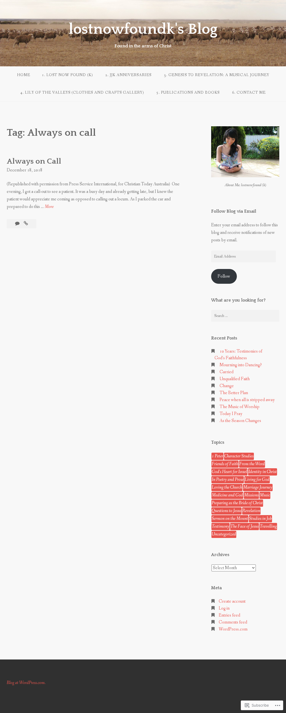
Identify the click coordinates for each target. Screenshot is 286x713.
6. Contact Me (249, 92)
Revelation (251, 511)
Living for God (257, 479)
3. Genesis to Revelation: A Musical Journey (216, 74)
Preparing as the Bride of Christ (237, 503)
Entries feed (229, 615)
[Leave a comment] (17, 224)
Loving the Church (227, 487)
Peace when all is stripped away (247, 400)
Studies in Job (260, 519)
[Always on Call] (26, 224)
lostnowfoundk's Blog (143, 29)
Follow (224, 276)
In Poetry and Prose (228, 479)
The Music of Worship (239, 407)
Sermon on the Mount (230, 519)
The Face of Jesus (244, 526)
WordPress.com (233, 629)
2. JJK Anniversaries (128, 74)
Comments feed (233, 622)
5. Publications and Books (188, 92)
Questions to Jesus (226, 511)
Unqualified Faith (235, 379)
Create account (232, 601)
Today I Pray (231, 414)
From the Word (252, 464)
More (49, 206)
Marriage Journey (257, 487)
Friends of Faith (225, 464)
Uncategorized (224, 534)
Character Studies (239, 456)
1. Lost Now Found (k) (67, 74)
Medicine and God (227, 495)
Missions (251, 495)
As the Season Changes (240, 421)
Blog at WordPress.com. (26, 683)
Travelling (268, 526)
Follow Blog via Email (233, 211)
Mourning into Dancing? (241, 365)
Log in (224, 608)
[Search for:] (245, 316)
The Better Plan (234, 393)
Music (265, 495)
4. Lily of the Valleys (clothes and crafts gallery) (82, 92)
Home (23, 74)
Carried (226, 372)
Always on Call (34, 161)
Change (227, 386)
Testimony (220, 526)
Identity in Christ (262, 472)
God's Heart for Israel (229, 472)
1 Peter (217, 456)
